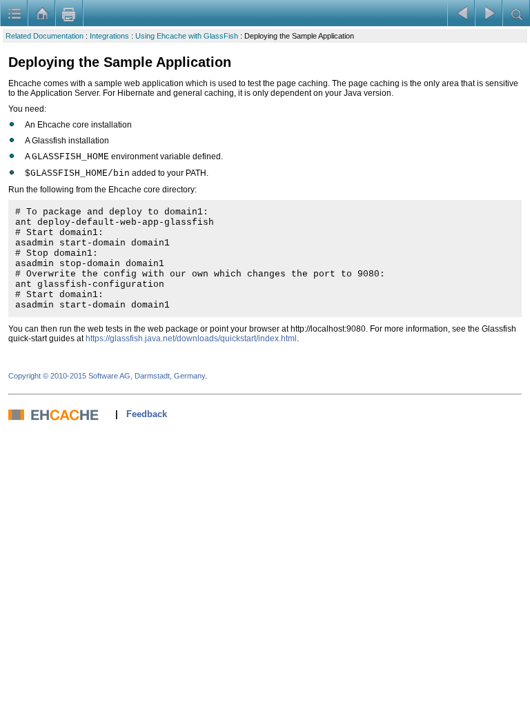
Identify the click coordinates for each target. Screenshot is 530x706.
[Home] (41, 13)
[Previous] (461, 13)
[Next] (488, 13)
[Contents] (14, 13)
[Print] (69, 13)
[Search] (516, 13)
